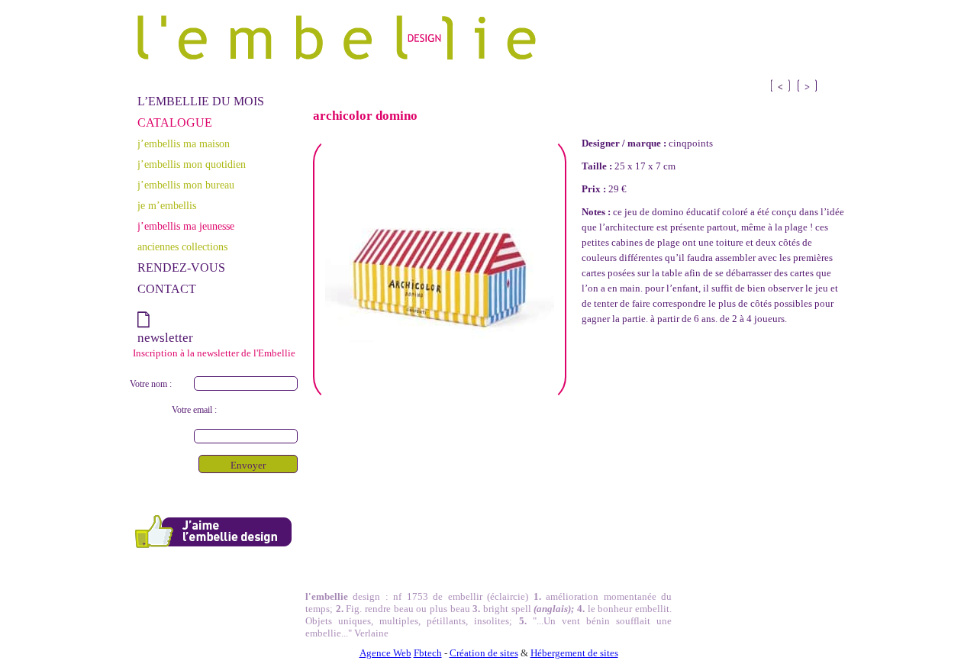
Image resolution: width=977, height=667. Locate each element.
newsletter (165, 337)
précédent (807, 85)
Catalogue (174, 122)
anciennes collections (182, 246)
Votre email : (194, 409)
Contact (166, 288)
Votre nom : (151, 384)
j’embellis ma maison (183, 143)
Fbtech (428, 653)
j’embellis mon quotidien (191, 164)
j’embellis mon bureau (185, 185)
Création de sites (484, 653)
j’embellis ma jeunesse (185, 226)
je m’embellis (166, 205)
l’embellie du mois (200, 101)
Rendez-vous (181, 267)
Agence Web (385, 653)
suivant (780, 85)
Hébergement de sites (574, 653)
